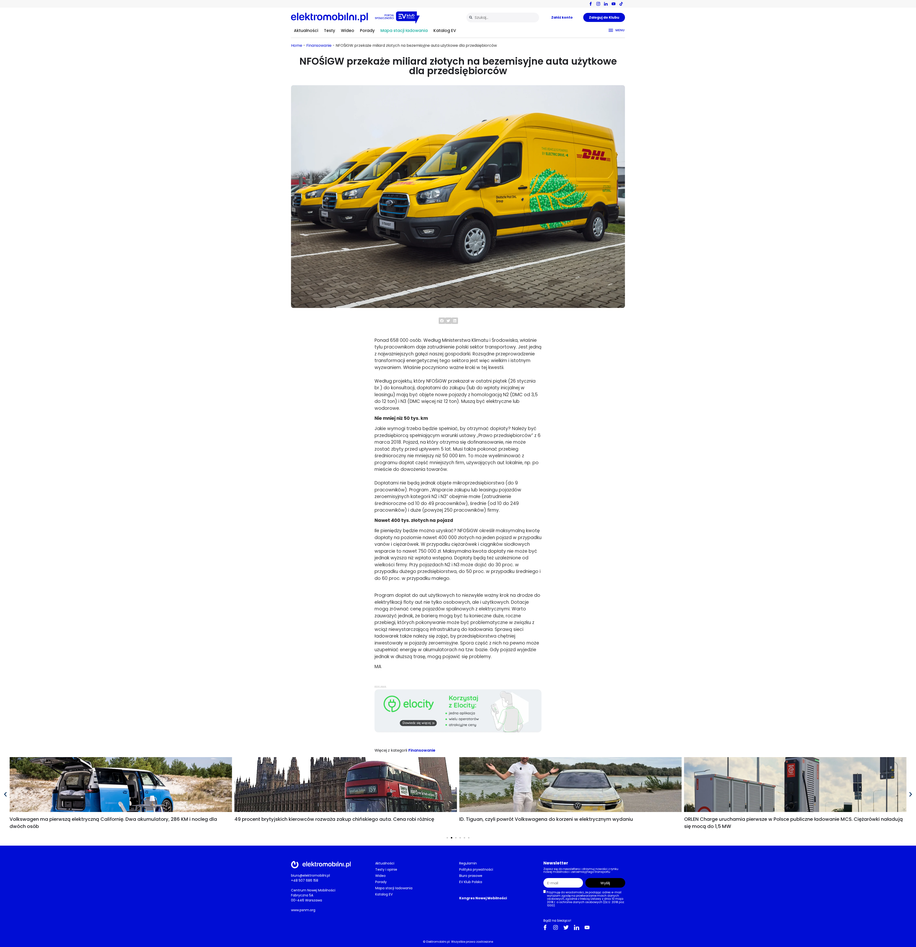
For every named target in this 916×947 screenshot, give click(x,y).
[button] (442, 320)
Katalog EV (444, 30)
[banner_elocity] (458, 731)
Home (296, 45)
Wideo (347, 30)
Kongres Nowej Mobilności (483, 898)
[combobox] (502, 17)
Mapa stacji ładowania (404, 30)
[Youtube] (587, 927)
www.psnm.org (303, 910)
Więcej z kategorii (391, 750)
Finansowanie (319, 45)
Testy (329, 30)
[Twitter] (566, 927)
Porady (367, 30)
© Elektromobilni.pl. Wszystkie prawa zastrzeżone (458, 942)
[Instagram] (555, 927)
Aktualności (306, 30)
